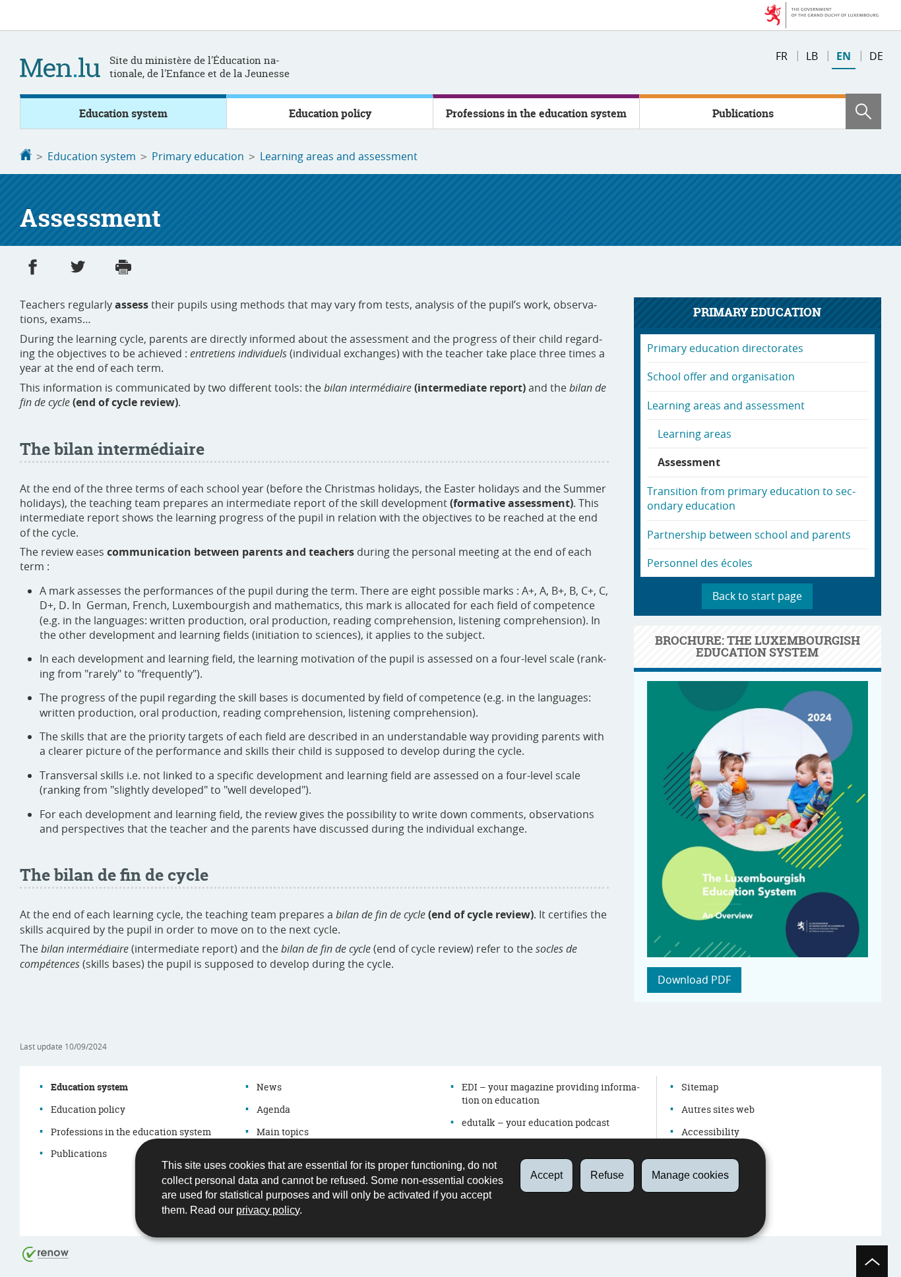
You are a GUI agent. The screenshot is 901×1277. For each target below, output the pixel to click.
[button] (863, 111)
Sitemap (699, 1087)
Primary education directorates (725, 348)
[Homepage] (26, 156)
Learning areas (694, 434)
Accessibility (710, 1131)
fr (782, 56)
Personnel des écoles (700, 563)
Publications (743, 113)
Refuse (607, 1175)
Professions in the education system (536, 113)
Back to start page (757, 596)
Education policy (330, 113)
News (269, 1087)
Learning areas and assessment (339, 156)
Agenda (273, 1109)
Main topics (283, 1131)
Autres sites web (718, 1109)
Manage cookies (690, 1175)
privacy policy (267, 1210)
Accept (546, 1175)
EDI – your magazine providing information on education (551, 1093)
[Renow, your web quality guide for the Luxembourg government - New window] (45, 1253)
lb (812, 56)
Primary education (198, 156)
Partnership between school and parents (749, 534)
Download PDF (694, 979)
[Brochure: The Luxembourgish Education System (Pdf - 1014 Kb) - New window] (757, 953)
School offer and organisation (721, 376)
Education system (123, 113)
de (876, 56)
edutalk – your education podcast (535, 1122)
